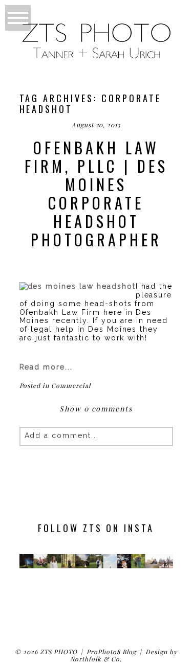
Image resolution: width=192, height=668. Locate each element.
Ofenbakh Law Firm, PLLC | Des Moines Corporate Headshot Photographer (96, 194)
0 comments (96, 408)
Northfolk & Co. (95, 659)
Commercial (71, 385)
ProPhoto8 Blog (111, 652)
